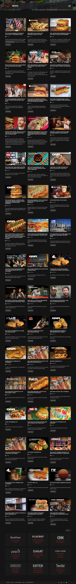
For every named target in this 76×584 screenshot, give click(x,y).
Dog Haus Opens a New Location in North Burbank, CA (15, 514)
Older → (68, 530)
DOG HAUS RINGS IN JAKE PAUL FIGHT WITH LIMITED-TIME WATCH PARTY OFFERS (37, 66)
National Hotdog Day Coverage (59, 391)
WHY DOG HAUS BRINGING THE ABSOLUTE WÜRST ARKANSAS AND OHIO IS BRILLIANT (37, 168)
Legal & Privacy (8, 582)
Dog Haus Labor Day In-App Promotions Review (35, 331)
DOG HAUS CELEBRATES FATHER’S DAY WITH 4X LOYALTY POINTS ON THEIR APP (60, 66)
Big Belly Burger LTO (56, 361)
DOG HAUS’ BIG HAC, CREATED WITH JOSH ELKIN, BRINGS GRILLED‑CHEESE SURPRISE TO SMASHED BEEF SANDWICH (15, 202)
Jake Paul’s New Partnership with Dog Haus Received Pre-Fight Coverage (15, 270)
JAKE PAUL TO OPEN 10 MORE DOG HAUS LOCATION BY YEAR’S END (59, 168)
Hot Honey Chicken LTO (34, 452)
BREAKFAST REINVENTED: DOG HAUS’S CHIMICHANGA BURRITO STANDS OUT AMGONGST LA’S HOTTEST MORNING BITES (37, 133)
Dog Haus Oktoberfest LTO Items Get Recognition (14, 331)
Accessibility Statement (18, 582)
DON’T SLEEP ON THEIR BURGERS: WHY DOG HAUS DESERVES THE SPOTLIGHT (38, 235)
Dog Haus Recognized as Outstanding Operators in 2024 (59, 514)
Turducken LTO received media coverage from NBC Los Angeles (59, 270)
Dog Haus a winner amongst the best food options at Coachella (59, 453)
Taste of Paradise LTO (11, 422)
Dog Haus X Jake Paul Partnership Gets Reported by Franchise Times (15, 301)
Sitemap (23, 582)
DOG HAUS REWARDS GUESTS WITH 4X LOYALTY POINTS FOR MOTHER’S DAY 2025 (15, 100)
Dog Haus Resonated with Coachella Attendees (12, 453)
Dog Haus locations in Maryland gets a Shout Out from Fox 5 (37, 422)
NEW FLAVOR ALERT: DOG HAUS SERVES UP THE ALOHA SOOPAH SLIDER (15, 66)
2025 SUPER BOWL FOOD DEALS (58, 200)
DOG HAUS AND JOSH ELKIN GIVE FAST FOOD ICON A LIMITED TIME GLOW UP (15, 168)
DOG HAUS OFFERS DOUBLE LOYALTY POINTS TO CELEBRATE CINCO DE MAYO (60, 100)
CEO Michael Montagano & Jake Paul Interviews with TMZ (59, 301)
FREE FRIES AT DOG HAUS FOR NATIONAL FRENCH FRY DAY (35, 34)
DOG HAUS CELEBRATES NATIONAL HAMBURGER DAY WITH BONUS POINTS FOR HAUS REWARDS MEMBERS (38, 100)
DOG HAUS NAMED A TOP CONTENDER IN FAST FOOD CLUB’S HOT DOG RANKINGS (38, 201)
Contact (12, 582)
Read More (8, 44)
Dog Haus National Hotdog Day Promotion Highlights (37, 392)
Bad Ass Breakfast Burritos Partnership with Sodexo (58, 331)
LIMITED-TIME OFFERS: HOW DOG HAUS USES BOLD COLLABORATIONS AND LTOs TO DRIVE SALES (15, 133)
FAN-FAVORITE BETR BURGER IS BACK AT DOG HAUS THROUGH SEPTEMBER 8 (60, 34)
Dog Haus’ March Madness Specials (60, 482)
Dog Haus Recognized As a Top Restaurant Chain (14, 392)
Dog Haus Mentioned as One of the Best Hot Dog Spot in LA (38, 362)
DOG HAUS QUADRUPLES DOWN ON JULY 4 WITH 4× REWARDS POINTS (14, 34)
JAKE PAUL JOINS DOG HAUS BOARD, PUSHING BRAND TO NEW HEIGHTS (59, 132)
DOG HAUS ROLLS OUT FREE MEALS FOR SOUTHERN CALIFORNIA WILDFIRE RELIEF (60, 235)
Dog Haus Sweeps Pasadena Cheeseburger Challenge (36, 514)
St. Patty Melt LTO (33, 482)
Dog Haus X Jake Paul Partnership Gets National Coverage (37, 301)
